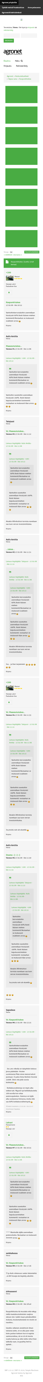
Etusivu (7, 61)
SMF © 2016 (20, 1370)
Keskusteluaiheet (22, 76)
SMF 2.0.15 (9, 1370)
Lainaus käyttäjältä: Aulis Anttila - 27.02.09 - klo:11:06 (20, 896)
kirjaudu (31, 27)
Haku (17, 61)
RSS (21, 1376)
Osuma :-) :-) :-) (13, 855)
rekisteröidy (8, 30)
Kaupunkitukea (25, 79)
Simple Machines (31, 1370)
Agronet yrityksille (9, 2)
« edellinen (8, 255)
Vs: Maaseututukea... (15, 431)
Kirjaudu (7, 66)
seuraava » (17, 255)
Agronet (10, 76)
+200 (8, 272)
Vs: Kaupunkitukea (14, 1020)
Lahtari (9, 1122)
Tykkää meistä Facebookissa (13, 8)
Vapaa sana (12, 79)
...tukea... (10, 549)
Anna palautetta (34, 8)
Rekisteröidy (22, 66)
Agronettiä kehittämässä (11, 13)
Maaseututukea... (14, 346)
